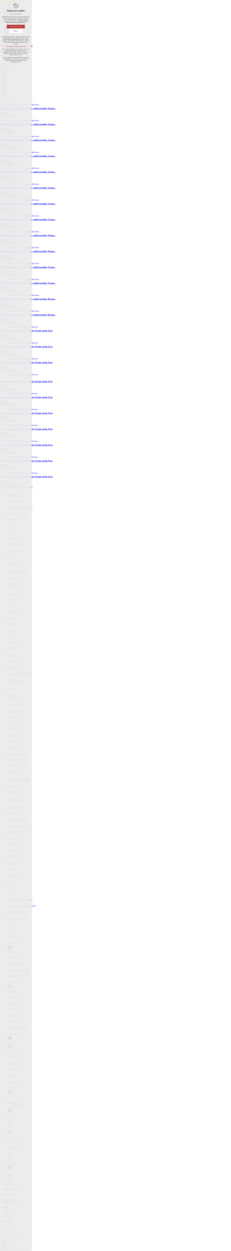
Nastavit (16, 31)
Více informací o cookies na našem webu (16, 46)
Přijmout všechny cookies (16, 26)
